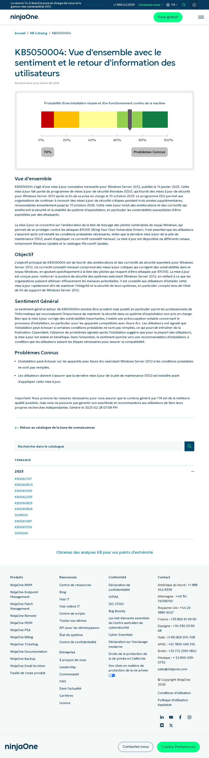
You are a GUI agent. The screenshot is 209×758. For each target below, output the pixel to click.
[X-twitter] (171, 725)
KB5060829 (23, 503)
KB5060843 (24, 485)
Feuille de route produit (27, 673)
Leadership (67, 667)
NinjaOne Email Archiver (28, 666)
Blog (62, 592)
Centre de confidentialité (77, 642)
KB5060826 (24, 509)
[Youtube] (171, 717)
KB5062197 (23, 479)
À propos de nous (72, 660)
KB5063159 (23, 527)
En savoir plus (95, 5)
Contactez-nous (149, 5)
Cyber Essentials (121, 635)
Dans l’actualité (70, 688)
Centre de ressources (75, 585)
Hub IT (64, 599)
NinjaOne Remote (23, 616)
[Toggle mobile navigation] (201, 17)
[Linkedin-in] (162, 717)
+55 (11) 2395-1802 (182, 651)
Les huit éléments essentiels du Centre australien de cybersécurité (129, 622)
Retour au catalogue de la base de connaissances (57, 427)
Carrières (66, 695)
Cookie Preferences (178, 747)
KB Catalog (38, 33)
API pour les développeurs (79, 628)
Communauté (69, 674)
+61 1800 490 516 (181, 644)
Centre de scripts (72, 613)
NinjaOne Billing (21, 637)
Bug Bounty (117, 611)
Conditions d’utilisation (174, 693)
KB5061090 (23, 491)
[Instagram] (189, 717)
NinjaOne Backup (23, 659)
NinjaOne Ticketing (24, 644)
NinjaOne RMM (21, 585)
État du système (71, 635)
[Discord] (162, 725)
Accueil (20, 33)
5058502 (21, 515)
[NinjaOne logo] (25, 17)
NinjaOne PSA (20, 630)
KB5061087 (23, 521)
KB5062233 (23, 497)
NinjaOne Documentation (28, 651)
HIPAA (113, 597)
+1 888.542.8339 (124, 5)
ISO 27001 (116, 604)
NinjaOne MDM (21, 623)
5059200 (21, 533)
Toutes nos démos (73, 621)
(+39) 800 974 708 (181, 637)
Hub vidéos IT (69, 606)
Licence (64, 703)
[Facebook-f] (180, 717)
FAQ (62, 681)
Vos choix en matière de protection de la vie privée (128, 668)
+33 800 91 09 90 (183, 619)
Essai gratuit (168, 17)
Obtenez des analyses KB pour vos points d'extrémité (104, 552)
